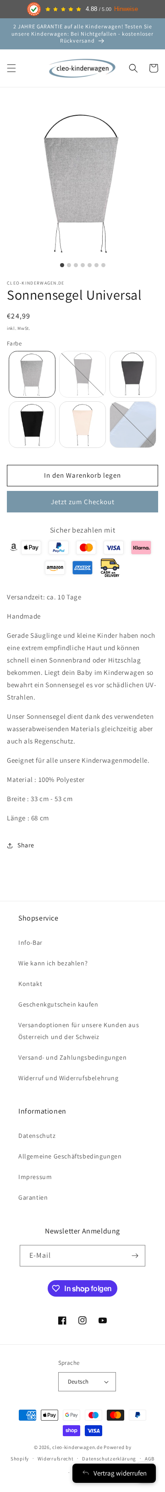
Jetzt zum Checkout (83, 501)
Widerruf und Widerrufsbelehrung (68, 1078)
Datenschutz (37, 1135)
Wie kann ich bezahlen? (53, 963)
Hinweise (126, 9)
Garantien (33, 1197)
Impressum (35, 1177)
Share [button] (25, 845)
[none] (32, 374)
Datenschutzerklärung (109, 1458)
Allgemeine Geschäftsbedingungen (70, 1156)
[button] (11, 68)
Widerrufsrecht (56, 1458)
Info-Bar (30, 942)
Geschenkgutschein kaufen (58, 1004)
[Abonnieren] (135, 1255)
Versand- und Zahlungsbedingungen (72, 1057)
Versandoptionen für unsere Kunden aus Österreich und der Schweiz (78, 1030)
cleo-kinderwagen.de (77, 1447)
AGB (149, 1458)
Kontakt (30, 984)
